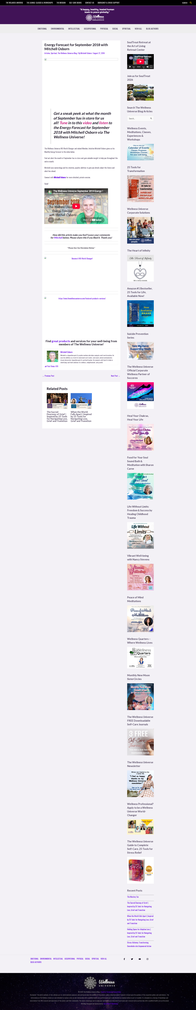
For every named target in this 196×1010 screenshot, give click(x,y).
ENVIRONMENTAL (57, 28)
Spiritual (54, 53)
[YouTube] (140, 959)
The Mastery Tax (133, 896)
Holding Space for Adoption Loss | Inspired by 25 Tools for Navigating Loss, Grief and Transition (139, 933)
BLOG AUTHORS (152, 28)
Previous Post (48, 375)
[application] (140, 61)
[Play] (130, 67)
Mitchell (58, 237)
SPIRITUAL (126, 28)
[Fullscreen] (151, 67)
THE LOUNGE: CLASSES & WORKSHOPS (40, 2)
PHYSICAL (104, 28)
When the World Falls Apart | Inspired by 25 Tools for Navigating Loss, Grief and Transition (81, 416)
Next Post (115, 375)
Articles (47, 53)
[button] (191, 3)
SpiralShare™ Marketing (111, 1003)
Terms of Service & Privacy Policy (111, 992)
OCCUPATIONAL (90, 28)
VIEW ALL (138, 28)
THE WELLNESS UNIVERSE (14, 2)
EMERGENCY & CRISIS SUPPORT (109, 2)
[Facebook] (124, 959)
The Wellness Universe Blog (67, 53)
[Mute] (148, 67)
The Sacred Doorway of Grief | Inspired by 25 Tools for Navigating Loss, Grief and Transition (57, 416)
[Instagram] (147, 959)
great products (61, 341)
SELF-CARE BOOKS (75, 2)
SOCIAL (115, 28)
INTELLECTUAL (74, 28)
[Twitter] (132, 959)
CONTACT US (89, 2)
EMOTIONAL (42, 28)
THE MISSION (61, 2)
